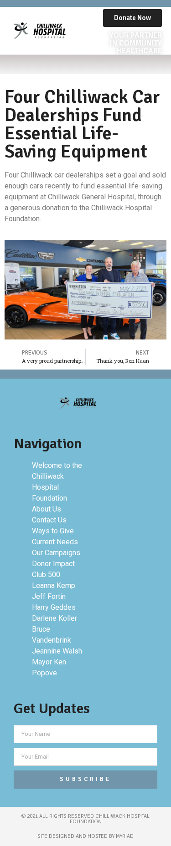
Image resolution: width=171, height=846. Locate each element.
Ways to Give (53, 531)
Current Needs (55, 541)
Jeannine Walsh (57, 651)
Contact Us (49, 520)
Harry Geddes (54, 607)
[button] (85, 64)
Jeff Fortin (49, 596)
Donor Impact (53, 563)
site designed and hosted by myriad (85, 836)
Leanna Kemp (53, 585)
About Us (46, 509)
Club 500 (46, 574)
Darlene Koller (54, 618)
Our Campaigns (56, 552)
